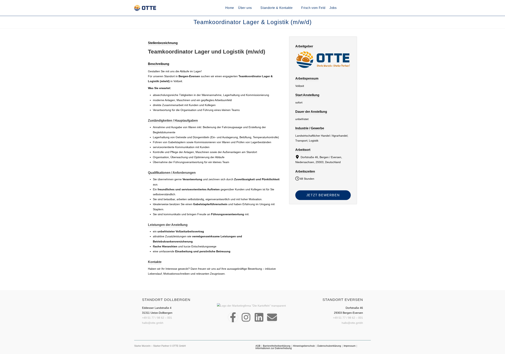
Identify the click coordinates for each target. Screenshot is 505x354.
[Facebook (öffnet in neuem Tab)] (353, 7)
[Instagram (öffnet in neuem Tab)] (359, 7)
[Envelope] (272, 317)
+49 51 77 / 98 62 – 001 (157, 317)
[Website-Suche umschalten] (346, 8)
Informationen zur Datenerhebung (273, 348)
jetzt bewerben (323, 195)
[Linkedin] (259, 317)
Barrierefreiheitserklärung (276, 346)
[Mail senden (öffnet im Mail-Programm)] (369, 7)
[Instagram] (246, 317)
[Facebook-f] (233, 317)
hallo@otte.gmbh (152, 322)
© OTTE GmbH (178, 346)
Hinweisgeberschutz (304, 346)
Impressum (349, 346)
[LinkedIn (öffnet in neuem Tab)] (364, 7)
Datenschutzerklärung (329, 346)
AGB (257, 346)
